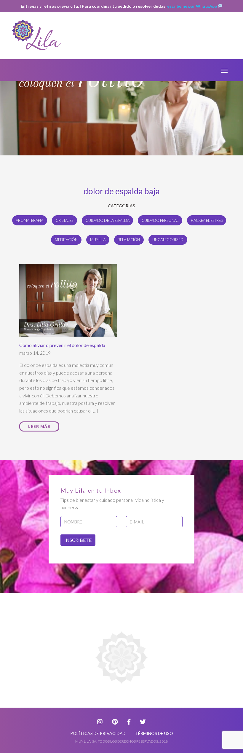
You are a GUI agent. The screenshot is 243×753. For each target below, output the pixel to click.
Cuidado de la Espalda (108, 220)
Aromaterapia (29, 220)
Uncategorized (167, 239)
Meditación (66, 239)
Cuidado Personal (160, 220)
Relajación (129, 239)
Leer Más (39, 426)
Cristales (64, 220)
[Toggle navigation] (224, 70)
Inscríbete (78, 540)
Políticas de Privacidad (98, 733)
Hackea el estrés (207, 220)
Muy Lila (97, 239)
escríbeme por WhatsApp (192, 6)
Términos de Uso (154, 733)
